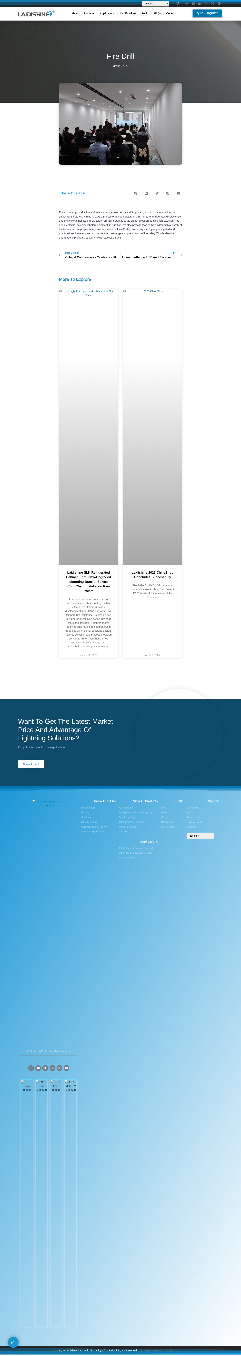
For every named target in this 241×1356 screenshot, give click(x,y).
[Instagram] (52, 1068)
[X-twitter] (59, 1068)
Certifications (128, 13)
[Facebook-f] (31, 1068)
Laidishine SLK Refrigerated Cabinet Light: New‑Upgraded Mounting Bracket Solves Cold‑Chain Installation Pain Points (88, 582)
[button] (135, 193)
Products (89, 13)
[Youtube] (38, 1068)
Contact (171, 13)
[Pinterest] (66, 1068)
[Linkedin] (45, 1068)
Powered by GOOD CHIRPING (159, 1350)
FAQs (157, 13)
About (74, 13)
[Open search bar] (177, 3)
